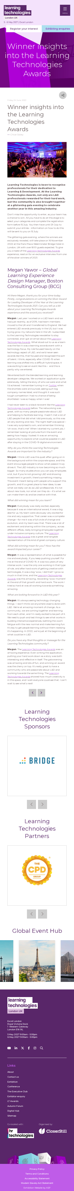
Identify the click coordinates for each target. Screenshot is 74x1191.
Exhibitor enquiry (16, 1096)
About (10, 1072)
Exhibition (12, 1081)
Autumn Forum (15, 1106)
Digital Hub (13, 1110)
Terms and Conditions (37, 1173)
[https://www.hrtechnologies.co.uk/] (20, 1137)
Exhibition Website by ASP (37, 1187)
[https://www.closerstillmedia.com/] (53, 1133)
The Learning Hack (37, 899)
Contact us (13, 1077)
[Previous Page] (32, 693)
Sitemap (11, 1115)
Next (42, 804)
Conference (13, 1086)
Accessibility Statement (37, 1178)
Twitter (53, 385)
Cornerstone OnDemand (37, 790)
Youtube (9, 1048)
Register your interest (24, 28)
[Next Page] (41, 693)
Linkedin (16, 1048)
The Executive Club (17, 1091)
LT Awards (12, 1101)
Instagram (35, 1048)
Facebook (29, 1048)
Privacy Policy (37, 1169)
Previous (31, 804)
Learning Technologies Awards (43, 250)
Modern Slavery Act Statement (37, 1183)
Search (41, 1048)
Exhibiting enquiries (58, 28)
